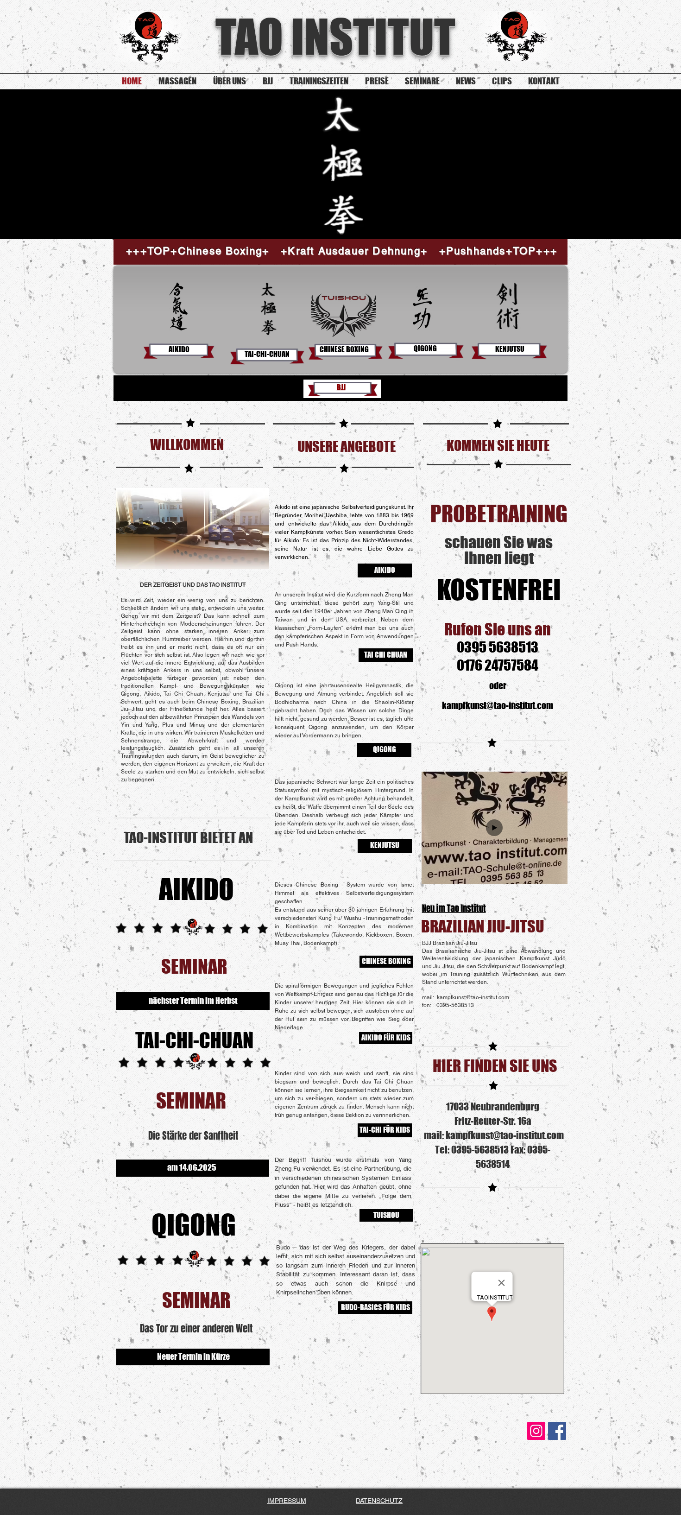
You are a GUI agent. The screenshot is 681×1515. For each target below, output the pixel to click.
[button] (556, 874)
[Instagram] (536, 1431)
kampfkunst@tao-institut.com (497, 705)
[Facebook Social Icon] (557, 1431)
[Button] (494, 964)
